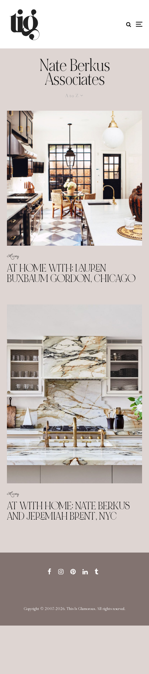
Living (13, 255)
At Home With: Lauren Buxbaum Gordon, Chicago (71, 273)
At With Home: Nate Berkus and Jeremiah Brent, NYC (68, 511)
